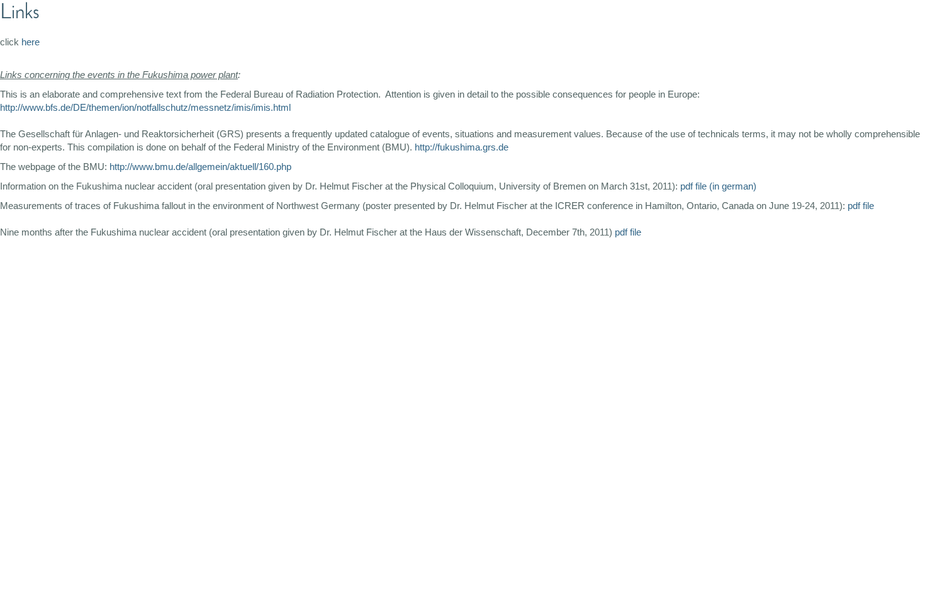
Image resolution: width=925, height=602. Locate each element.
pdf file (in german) (718, 186)
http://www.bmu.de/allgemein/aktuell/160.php (200, 166)
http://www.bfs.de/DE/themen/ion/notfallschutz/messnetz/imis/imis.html (145, 107)
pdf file (861, 205)
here (30, 42)
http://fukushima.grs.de (461, 147)
